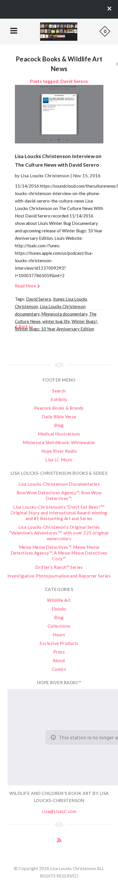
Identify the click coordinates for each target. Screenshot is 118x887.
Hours (59, 634)
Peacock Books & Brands (59, 408)
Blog (59, 425)
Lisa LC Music (59, 459)
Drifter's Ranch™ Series (59, 567)
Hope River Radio (59, 451)
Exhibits (59, 399)
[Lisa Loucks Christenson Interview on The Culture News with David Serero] (59, 114)
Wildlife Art (59, 600)
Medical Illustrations (59, 433)
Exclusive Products (59, 643)
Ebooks (59, 608)
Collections (59, 626)
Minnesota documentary (64, 313)
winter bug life (56, 321)
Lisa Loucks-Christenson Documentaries (59, 484)
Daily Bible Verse (59, 416)
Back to (26, 326)
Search (59, 390)
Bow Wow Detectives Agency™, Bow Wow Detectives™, (59, 495)
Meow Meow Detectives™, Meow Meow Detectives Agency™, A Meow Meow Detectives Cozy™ (59, 552)
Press (59, 651)
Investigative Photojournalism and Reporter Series (59, 575)
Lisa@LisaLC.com (59, 811)
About (59, 660)
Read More (25, 285)
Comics (59, 669)
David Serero (38, 298)
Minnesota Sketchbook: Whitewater (59, 442)
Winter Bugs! (84, 321)
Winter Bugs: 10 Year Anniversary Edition (54, 328)
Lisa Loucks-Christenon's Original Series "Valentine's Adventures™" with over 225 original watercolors (59, 532)
